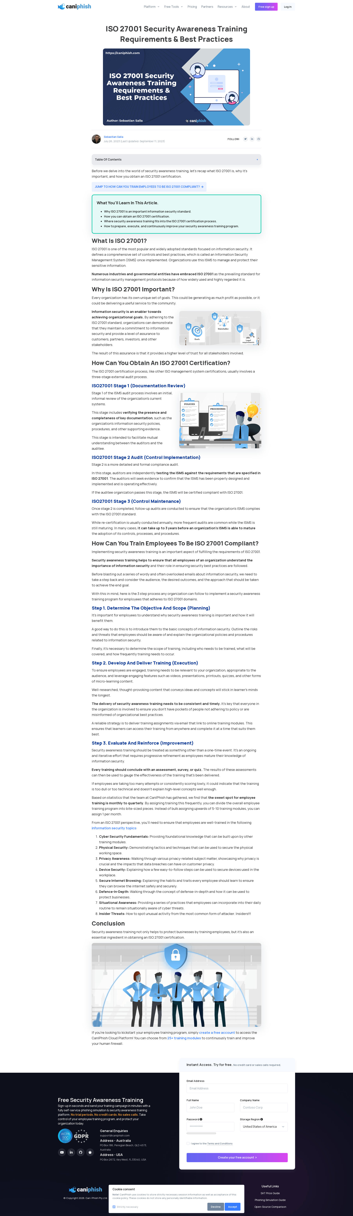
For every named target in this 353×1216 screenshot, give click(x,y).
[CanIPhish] (69, 6)
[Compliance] (73, 1142)
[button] (149, 187)
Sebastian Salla (113, 137)
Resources (225, 7)
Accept (232, 1206)
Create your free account (236, 1157)
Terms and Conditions (220, 1143)
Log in (288, 6)
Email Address (195, 1081)
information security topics (114, 828)
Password (193, 1119)
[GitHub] (258, 139)
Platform (150, 7)
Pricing (192, 7)
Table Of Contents (176, 159)
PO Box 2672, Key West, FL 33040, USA (123, 1159)
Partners (207, 7)
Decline (216, 1206)
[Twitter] (245, 139)
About (246, 7)
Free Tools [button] (171, 7)
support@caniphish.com (115, 1135)
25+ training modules (184, 1038)
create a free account (217, 1032)
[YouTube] (62, 1152)
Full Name (193, 1100)
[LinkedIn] (252, 139)
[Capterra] (90, 1152)
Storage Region (250, 1119)
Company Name (250, 1100)
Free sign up (266, 6)
